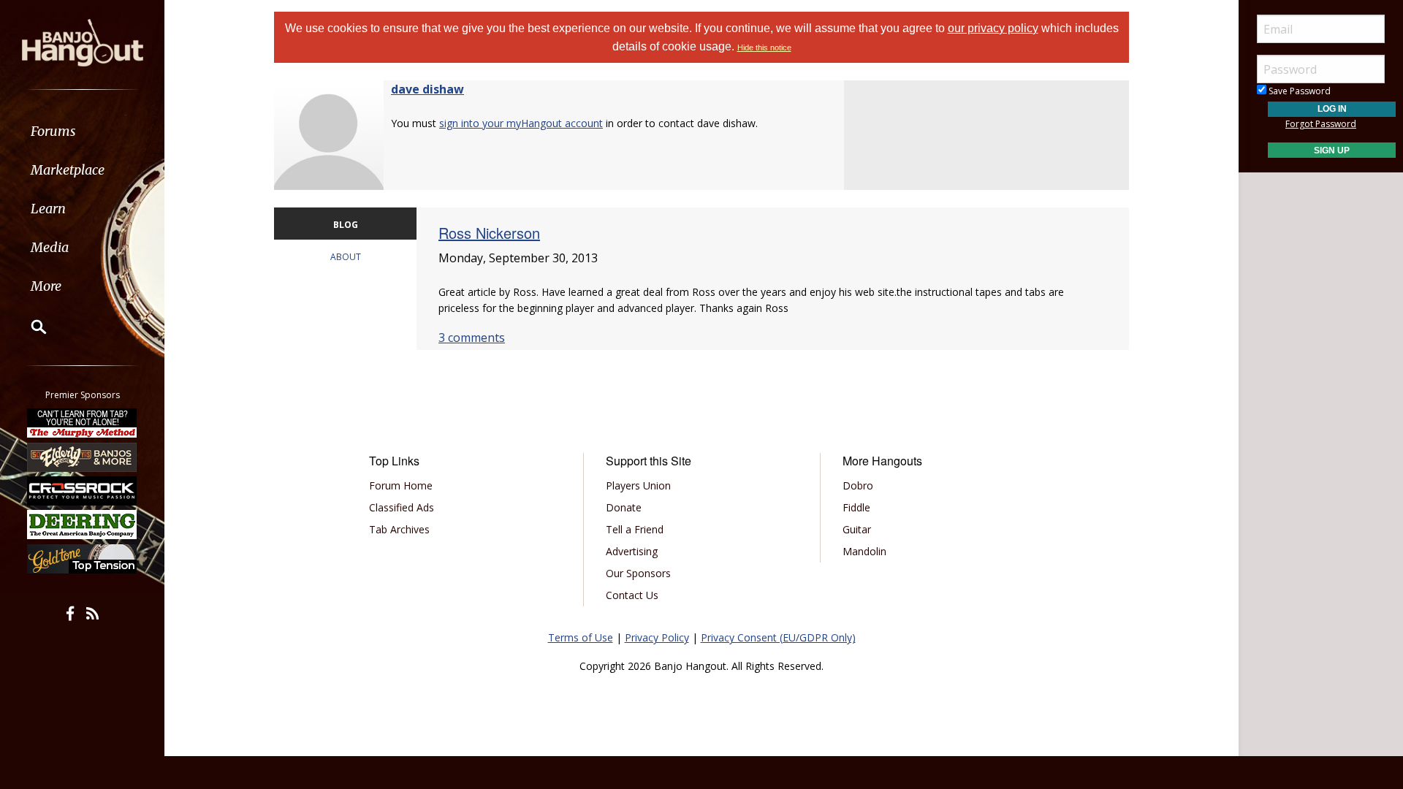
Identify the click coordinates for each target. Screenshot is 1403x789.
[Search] (29, 326)
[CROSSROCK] (82, 491)
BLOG (345, 224)
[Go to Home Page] (82, 42)
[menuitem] (82, 131)
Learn (48, 208)
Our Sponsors (638, 573)
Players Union (638, 485)
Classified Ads (401, 507)
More (46, 286)
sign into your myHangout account (521, 123)
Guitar (857, 529)
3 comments (471, 337)
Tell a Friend (635, 529)
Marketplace (67, 169)
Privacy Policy (657, 637)
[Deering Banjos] (82, 524)
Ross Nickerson (489, 232)
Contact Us (632, 595)
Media (50, 247)
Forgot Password (1320, 124)
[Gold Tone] (82, 559)
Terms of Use (580, 637)
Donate (624, 507)
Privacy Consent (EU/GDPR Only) (778, 637)
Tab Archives (399, 529)
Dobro (858, 485)
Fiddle (856, 507)
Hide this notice (764, 47)
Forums (53, 131)
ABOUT (345, 257)
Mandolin (864, 551)
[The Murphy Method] (82, 423)
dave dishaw (427, 89)
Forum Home (401, 485)
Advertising (632, 551)
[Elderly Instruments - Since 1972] (82, 456)
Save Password (1298, 91)
